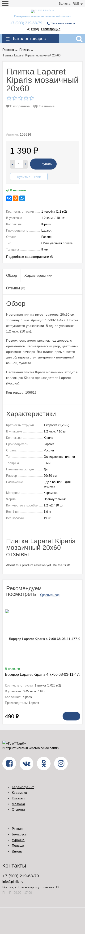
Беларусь (19, 834)
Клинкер (18, 798)
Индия (17, 851)
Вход (35, 29)
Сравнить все (50, 595)
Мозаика (18, 804)
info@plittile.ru (13, 881)
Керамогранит (23, 787)
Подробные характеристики (27, 256)
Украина (18, 840)
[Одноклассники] (15, 198)
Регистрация (50, 29)
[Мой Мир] (22, 198)
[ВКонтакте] (9, 198)
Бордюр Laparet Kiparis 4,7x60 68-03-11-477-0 (44, 674)
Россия (17, 829)
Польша (18, 845)
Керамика (19, 792)
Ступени (18, 809)
